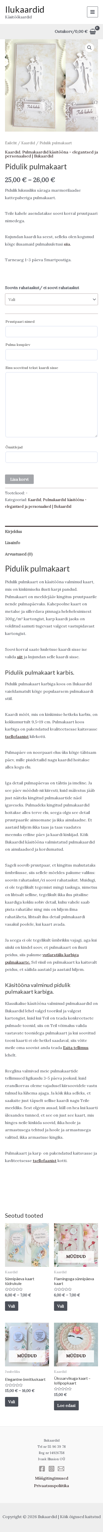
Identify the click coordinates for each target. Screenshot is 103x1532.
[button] (89, 47)
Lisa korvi (19, 479)
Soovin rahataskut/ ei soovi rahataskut (42, 287)
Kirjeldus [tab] (13, 531)
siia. (67, 244)
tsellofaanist (17, 736)
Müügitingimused (51, 1478)
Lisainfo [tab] (12, 542)
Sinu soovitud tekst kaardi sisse (32, 367)
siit (20, 656)
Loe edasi (66, 1405)
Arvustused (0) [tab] (18, 553)
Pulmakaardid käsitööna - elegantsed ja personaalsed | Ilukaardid (51, 153)
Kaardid (28, 143)
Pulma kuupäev (18, 344)
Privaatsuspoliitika (51, 1485)
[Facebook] (42, 1468)
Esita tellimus (75, 1047)
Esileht (11, 143)
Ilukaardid (24, 9)
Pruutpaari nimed (20, 321)
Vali (11, 1306)
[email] (61, 1468)
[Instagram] (51, 1468)
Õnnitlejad (14, 447)
